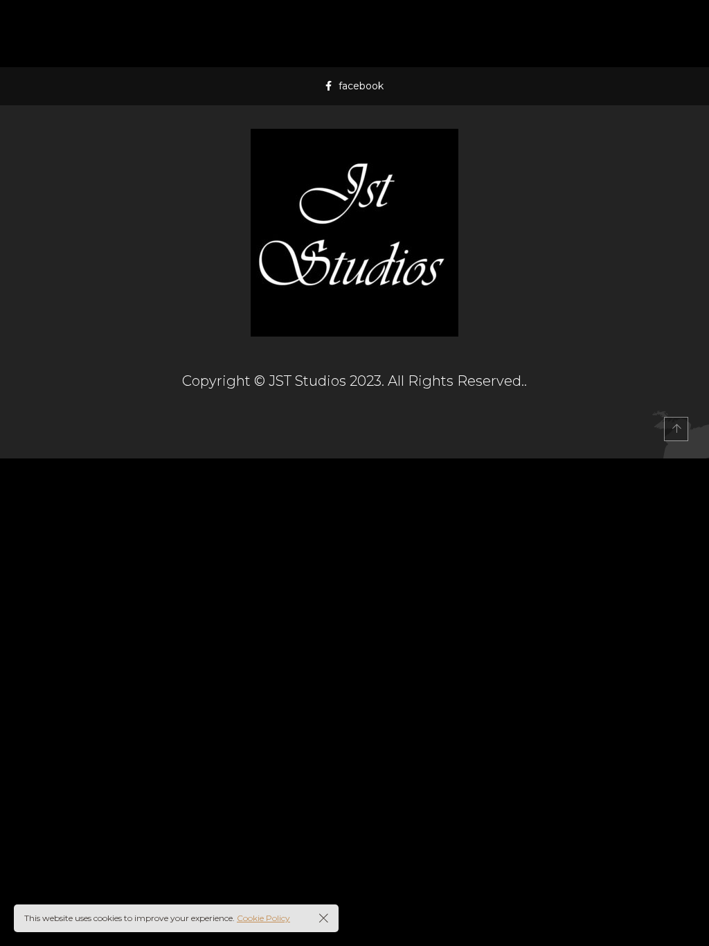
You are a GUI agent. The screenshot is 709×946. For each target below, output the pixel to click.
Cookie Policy (263, 918)
